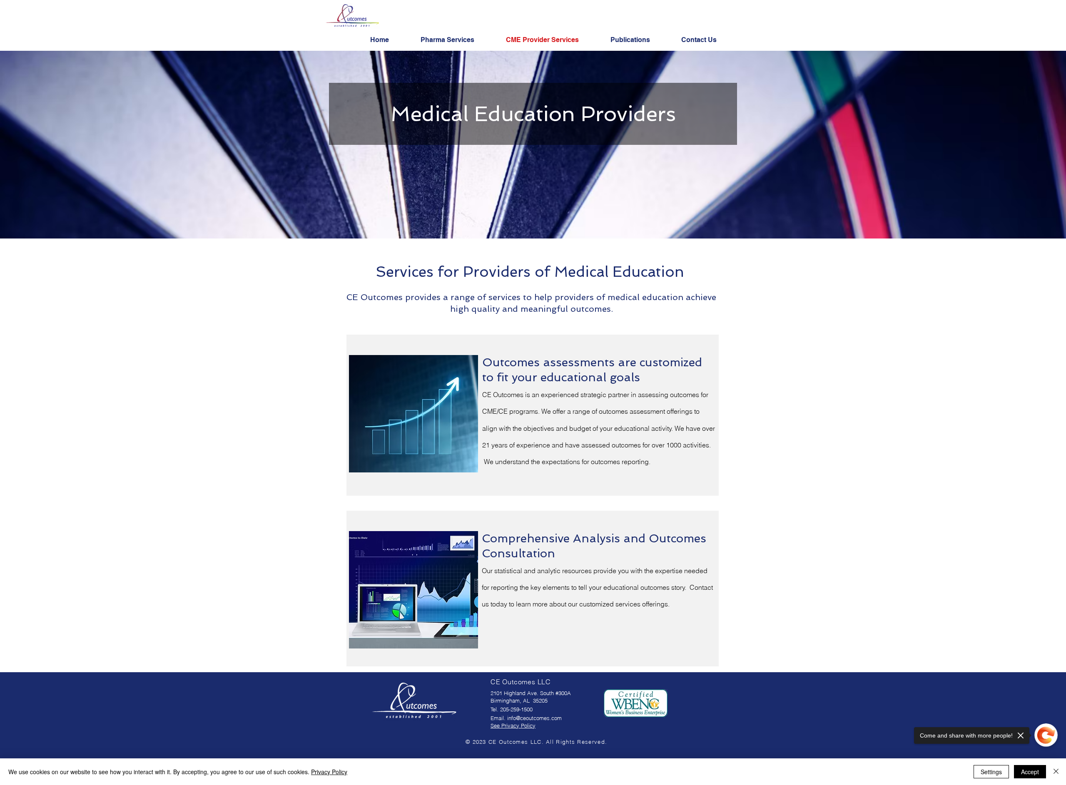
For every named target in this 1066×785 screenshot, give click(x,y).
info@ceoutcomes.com (534, 718)
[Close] (1056, 771)
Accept (1030, 772)
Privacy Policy (329, 772)
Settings (991, 772)
